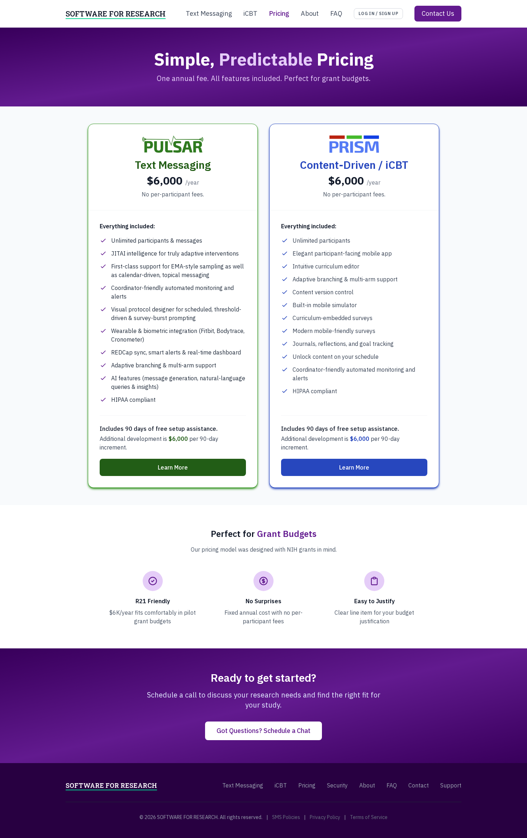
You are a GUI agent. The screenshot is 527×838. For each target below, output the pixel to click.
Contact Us (438, 13)
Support (450, 785)
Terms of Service (369, 817)
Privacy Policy (325, 817)
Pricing (279, 13)
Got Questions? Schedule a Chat (263, 731)
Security (337, 785)
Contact (418, 785)
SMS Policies (286, 817)
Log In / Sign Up (378, 13)
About (310, 13)
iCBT (250, 13)
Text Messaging (209, 13)
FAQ (336, 13)
